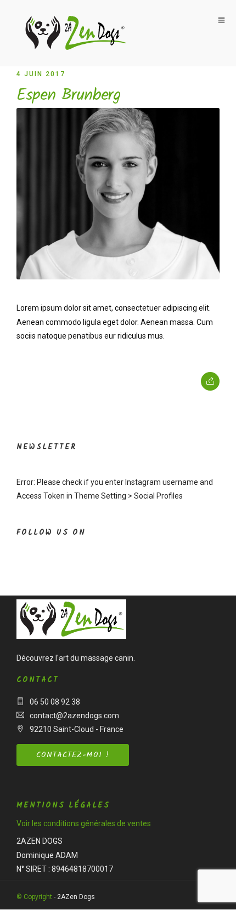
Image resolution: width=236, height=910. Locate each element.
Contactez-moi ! (72, 755)
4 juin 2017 (40, 74)
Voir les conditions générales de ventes (83, 823)
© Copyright (34, 897)
